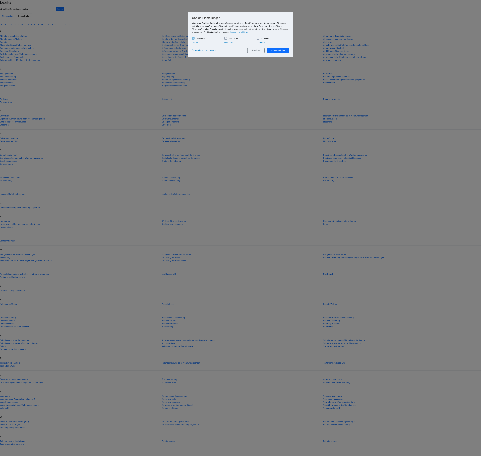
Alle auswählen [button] (278, 50)
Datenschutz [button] (197, 50)
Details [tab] (195, 42)
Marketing (265, 38)
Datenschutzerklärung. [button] (240, 32)
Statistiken (233, 38)
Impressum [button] (211, 50)
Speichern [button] (256, 50)
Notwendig (201, 38)
